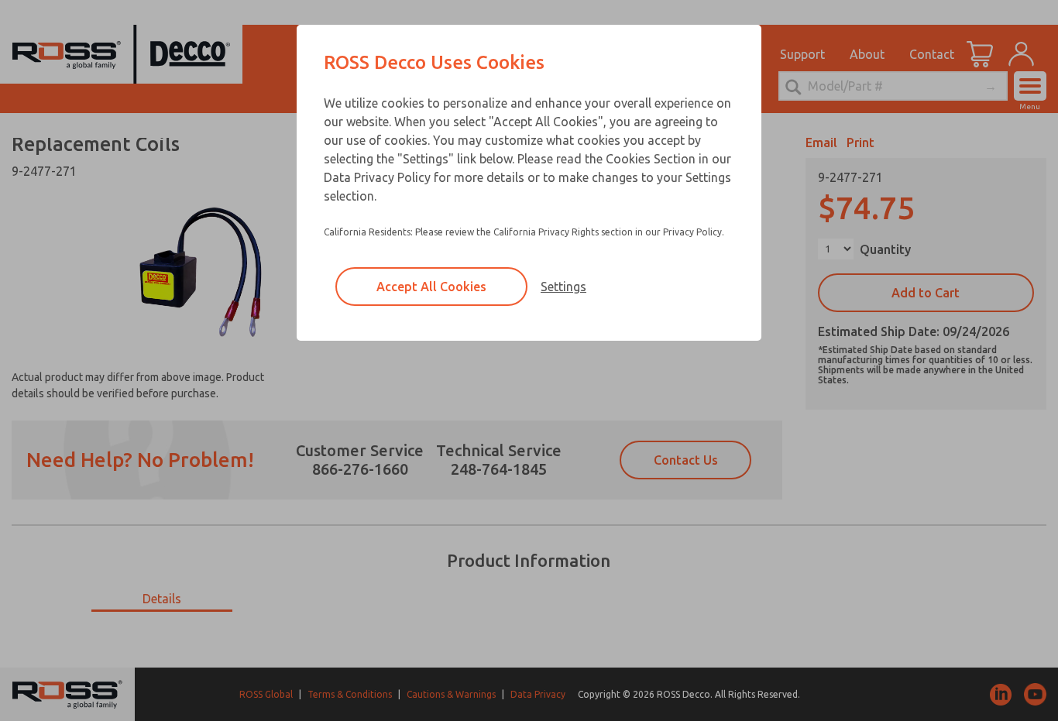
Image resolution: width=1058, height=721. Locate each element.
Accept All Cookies (431, 287)
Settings (563, 287)
